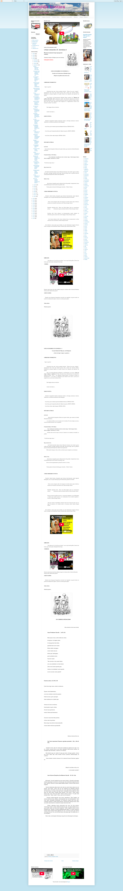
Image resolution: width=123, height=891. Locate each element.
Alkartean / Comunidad (66, 17)
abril (34, 191)
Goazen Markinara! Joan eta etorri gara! (36, 68)
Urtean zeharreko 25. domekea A (36, 131)
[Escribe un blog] (49, 855)
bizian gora (86, 204)
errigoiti (85, 230)
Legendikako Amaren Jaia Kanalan (36, 162)
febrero (35, 194)
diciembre (36, 60)
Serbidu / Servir (55, 17)
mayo (35, 189)
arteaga (85, 213)
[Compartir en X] (50, 855)
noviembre (36, 61)
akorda (85, 239)
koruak (85, 206)
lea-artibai (86, 208)
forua (85, 214)
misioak (85, 182)
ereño (85, 250)
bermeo (85, 191)
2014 (34, 211)
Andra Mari (91, 150)
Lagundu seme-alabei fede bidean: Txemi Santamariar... (36, 84)
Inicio (63, 860)
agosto (35, 184)
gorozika (86, 240)
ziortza (85, 207)
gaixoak (85, 193)
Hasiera (32, 17)
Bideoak (76, 17)
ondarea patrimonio (86, 169)
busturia (85, 219)
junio (35, 188)
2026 (34, 53)
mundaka (86, 194)
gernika (85, 187)
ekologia (86, 203)
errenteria (86, 197)
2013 (34, 213)
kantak (85, 177)
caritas (85, 172)
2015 (34, 210)
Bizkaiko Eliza (35, 41)
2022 (34, 198)
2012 (34, 215)
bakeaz (85, 217)
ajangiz (85, 227)
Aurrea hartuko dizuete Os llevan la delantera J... (36, 103)
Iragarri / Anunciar (46, 17)
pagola (85, 163)
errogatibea (86, 200)
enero (35, 196)
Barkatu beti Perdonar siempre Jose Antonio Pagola (36, 158)
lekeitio (85, 247)
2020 (34, 201)
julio (34, 186)
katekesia (86, 164)
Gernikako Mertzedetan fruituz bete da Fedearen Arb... (36, 115)
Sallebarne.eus (35, 48)
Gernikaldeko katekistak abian (36, 146)
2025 (34, 55)
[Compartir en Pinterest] (53, 855)
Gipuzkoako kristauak (34, 44)
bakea (85, 188)
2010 (34, 218)
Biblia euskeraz (35, 40)
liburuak (85, 190)
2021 (34, 200)
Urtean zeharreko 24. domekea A (36, 153)
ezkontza (86, 224)
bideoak (85, 184)
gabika (85, 255)
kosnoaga (86, 216)
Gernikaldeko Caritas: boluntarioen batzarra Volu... (36, 79)
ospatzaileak (86, 221)
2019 (34, 203)
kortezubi (86, 237)
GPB (85, 246)
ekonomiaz (86, 174)
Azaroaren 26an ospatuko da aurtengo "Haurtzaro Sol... (36, 73)
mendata (86, 220)
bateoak (85, 198)
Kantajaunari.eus (35, 45)
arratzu (85, 253)
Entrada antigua (75, 860)
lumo (85, 252)
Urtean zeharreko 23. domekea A (36, 175)
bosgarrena (86, 185)
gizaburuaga (86, 258)
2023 (34, 58)
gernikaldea (86, 180)
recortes (85, 160)
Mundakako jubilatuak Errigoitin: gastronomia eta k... (36, 127)
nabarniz (86, 249)
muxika (85, 232)
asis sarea (86, 211)
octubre (35, 63)
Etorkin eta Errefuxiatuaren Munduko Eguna (36, 110)
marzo (35, 193)
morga (85, 229)
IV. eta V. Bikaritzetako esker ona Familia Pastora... (36, 121)
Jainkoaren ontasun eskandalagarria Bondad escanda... (36, 136)
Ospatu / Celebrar (84, 17)
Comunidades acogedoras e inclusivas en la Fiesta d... (36, 98)
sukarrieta (86, 233)
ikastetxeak (86, 242)
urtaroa (85, 210)
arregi (85, 195)
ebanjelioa (53, 856)
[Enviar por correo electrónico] (47, 855)
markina (85, 243)
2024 (34, 56)
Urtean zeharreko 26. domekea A (36, 94)
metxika (85, 259)
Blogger (68, 881)
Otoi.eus (34, 46)
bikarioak (86, 171)
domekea (49, 856)
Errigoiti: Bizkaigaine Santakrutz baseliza (36, 142)
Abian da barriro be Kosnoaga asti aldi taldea (36, 90)
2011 (34, 216)
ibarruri (85, 236)
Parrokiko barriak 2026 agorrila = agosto (87, 36)
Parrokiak (38, 17)
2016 (34, 208)
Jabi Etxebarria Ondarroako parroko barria (36, 167)
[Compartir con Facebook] (51, 855)
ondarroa (86, 245)
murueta (85, 223)
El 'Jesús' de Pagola (35, 107)
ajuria (85, 234)
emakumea (86, 181)
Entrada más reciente (48, 860)
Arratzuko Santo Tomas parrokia (36, 149)
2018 (34, 205)
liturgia (57, 856)
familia (85, 167)
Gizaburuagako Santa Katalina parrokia (36, 172)
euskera (85, 256)
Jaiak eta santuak (91, 133)
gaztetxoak (86, 175)
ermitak (85, 178)
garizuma (86, 201)
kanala (85, 226)
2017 (34, 206)
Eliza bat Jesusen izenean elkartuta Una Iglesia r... (36, 180)
